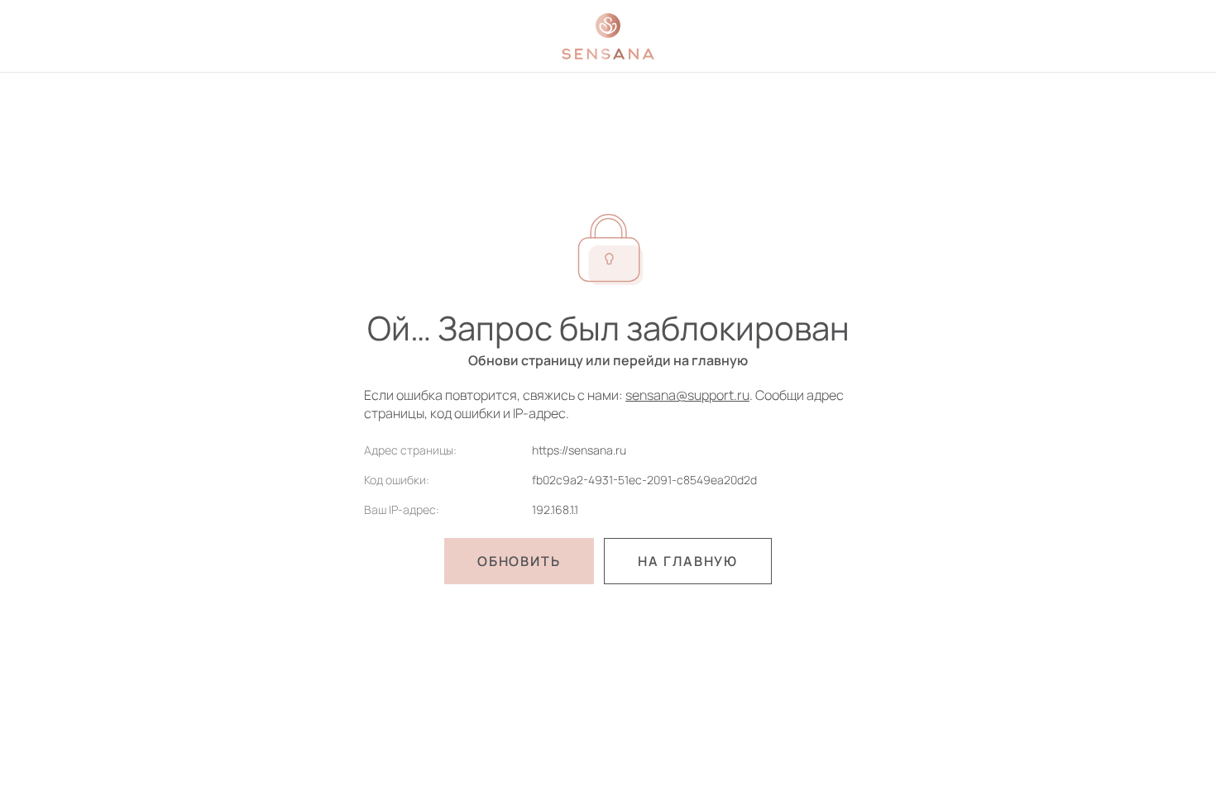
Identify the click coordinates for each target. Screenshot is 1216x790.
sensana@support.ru (687, 395)
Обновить (519, 561)
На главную (688, 561)
